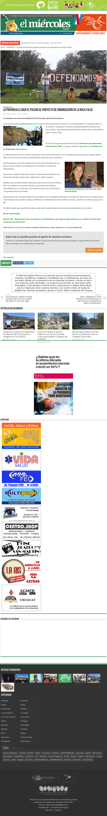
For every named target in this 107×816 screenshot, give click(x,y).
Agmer (38, 753)
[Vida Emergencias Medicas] (21, 460)
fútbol (14, 760)
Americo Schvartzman (10, 753)
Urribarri (80, 756)
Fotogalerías (5, 741)
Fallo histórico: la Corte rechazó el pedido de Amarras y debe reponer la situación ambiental (42, 227)
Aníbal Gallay (7, 756)
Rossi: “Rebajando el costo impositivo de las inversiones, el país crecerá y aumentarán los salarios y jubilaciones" (88, 299)
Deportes (4, 725)
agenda (88, 753)
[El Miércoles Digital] (53, 24)
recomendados (19, 756)
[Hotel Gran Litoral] (21, 436)
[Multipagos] (21, 496)
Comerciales (5, 709)
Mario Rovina (97, 753)
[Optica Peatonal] (21, 513)
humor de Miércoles (55, 756)
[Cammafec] (21, 479)
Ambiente (10, 47)
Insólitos (23, 709)
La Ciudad (24, 713)
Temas (5, 748)
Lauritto (99, 756)
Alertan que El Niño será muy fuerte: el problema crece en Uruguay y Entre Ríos (85, 334)
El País (3, 733)
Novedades (24, 725)
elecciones (29, 760)
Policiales (23, 729)
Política (23, 733)
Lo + (21, 748)
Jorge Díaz (43, 756)
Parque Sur (29, 756)
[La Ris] (21, 570)
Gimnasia (22, 753)
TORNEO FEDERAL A (41, 760)
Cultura (3, 721)
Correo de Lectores (8, 717)
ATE (36, 756)
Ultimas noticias (26, 737)
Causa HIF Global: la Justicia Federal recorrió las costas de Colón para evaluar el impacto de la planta (52, 335)
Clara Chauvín (90, 756)
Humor (23, 705)
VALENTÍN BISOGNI (56, 760)
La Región (24, 721)
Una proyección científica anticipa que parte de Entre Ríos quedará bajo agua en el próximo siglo (19, 298)
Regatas (20, 760)
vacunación (80, 753)
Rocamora (55, 753)
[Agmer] (21, 598)
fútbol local (76, 760)
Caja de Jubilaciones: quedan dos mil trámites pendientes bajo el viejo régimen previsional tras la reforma (58, 43)
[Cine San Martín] (21, 548)
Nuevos (14, 748)
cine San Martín (88, 760)
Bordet (66, 756)
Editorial (4, 729)
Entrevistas (5, 737)
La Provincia (24, 717)
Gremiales (24, 701)
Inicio (3, 47)
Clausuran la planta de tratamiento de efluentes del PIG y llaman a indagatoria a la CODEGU (19, 334)
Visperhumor (25, 741)
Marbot (73, 756)
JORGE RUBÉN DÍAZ (67, 753)
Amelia (3, 705)
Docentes (6, 760)
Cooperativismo (7, 713)
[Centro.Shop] (21, 531)
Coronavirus (46, 753)
